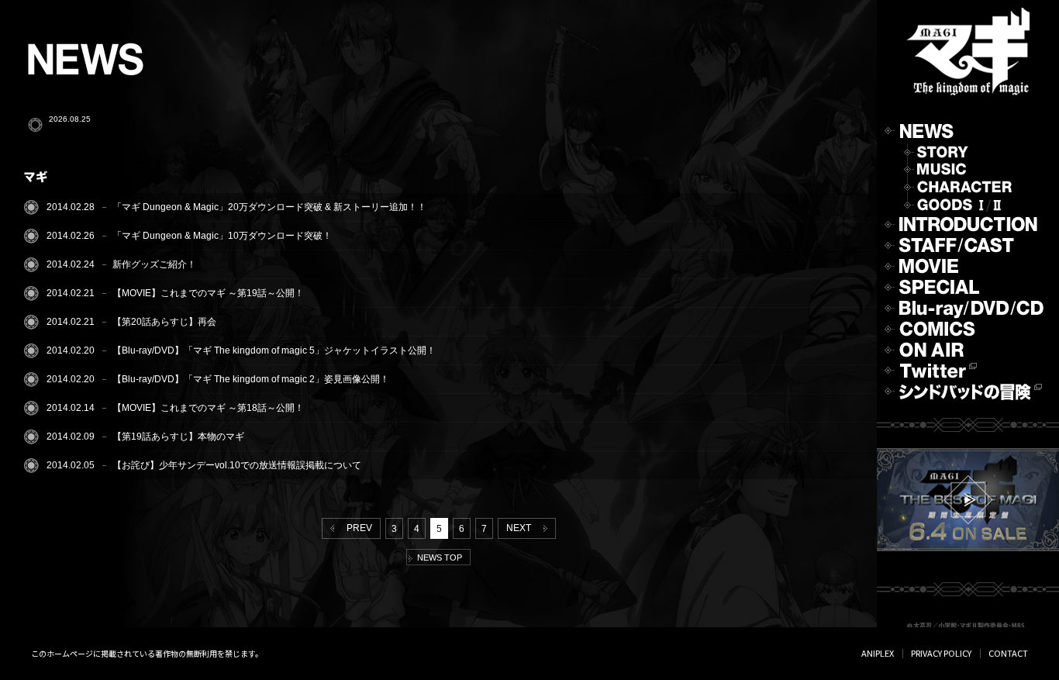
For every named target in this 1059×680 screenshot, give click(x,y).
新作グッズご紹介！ (154, 264)
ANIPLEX (877, 652)
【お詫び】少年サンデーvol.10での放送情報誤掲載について (236, 465)
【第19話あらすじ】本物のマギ (178, 436)
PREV (357, 528)
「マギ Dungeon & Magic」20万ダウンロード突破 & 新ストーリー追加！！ (269, 207)
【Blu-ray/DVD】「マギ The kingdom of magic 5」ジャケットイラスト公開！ (274, 350)
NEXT (521, 528)
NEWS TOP (437, 557)
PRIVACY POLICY (941, 652)
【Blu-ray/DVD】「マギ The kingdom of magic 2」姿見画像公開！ (250, 379)
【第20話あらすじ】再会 (164, 321)
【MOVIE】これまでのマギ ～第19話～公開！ (208, 293)
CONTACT (1008, 652)
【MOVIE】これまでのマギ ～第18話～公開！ (208, 407)
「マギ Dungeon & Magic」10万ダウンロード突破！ (222, 235)
